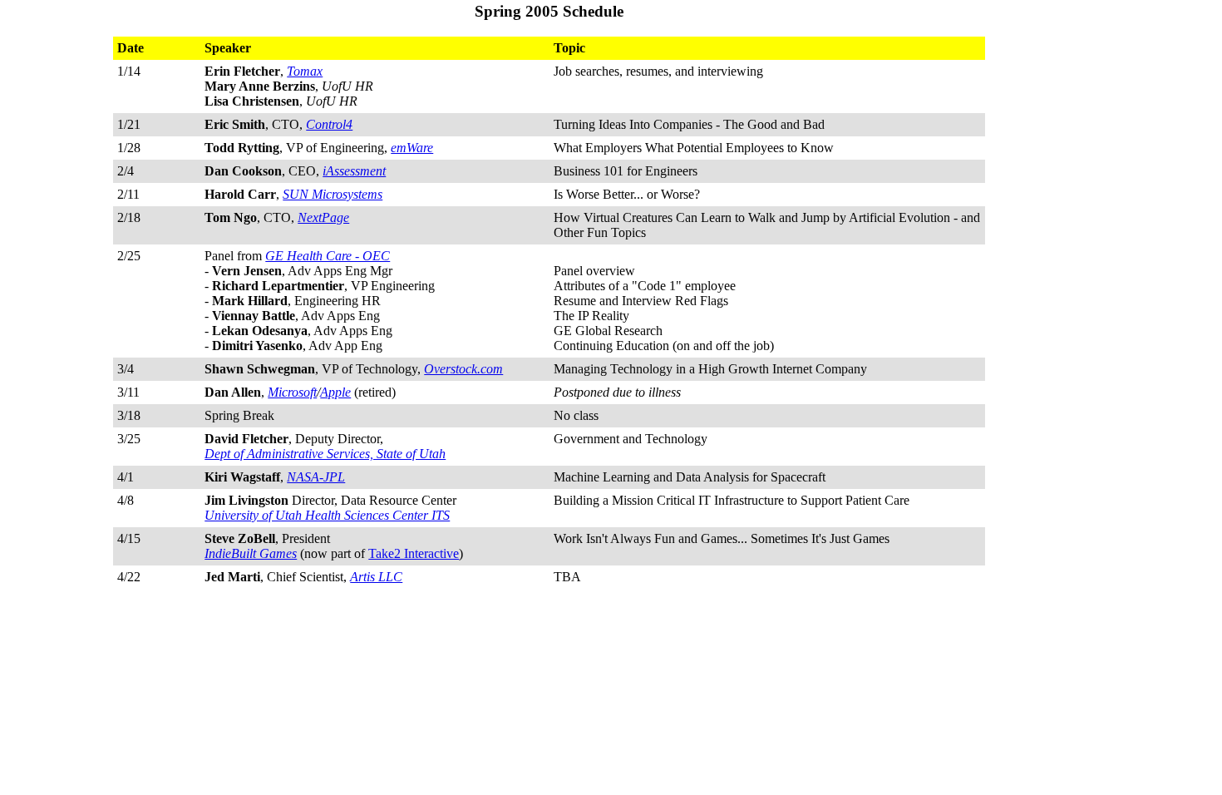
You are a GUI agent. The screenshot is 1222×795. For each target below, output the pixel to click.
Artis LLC (376, 577)
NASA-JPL (316, 477)
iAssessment (354, 171)
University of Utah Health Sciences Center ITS (327, 515)
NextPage (323, 217)
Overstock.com (463, 369)
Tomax (305, 71)
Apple (335, 392)
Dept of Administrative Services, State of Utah (325, 454)
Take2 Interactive (413, 553)
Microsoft (292, 392)
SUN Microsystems (332, 194)
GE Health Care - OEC (327, 256)
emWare (412, 148)
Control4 (329, 124)
